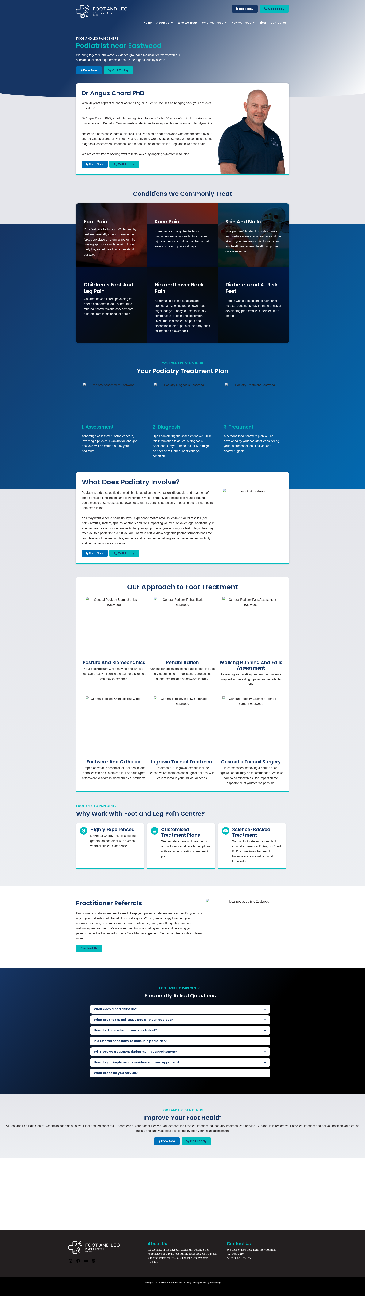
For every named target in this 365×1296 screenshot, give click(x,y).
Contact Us (278, 23)
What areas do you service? (116, 1073)
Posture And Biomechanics (114, 662)
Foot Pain (95, 221)
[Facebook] (78, 1262)
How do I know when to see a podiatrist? (125, 1030)
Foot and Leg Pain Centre (139, 103)
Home (148, 23)
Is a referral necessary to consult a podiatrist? (130, 1041)
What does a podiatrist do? (115, 1009)
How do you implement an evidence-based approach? (136, 1062)
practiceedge (215, 1282)
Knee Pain (167, 221)
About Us (162, 23)
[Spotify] (93, 1262)
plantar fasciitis (191, 518)
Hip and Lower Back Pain (179, 288)
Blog (262, 23)
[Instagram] (70, 1262)
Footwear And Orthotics (114, 762)
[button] (180, 1009)
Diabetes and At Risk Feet (251, 288)
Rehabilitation (182, 662)
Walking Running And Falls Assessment (251, 665)
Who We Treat (187, 23)
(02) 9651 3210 (235, 1253)
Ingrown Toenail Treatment (182, 762)
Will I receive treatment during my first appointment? (135, 1051)
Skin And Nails (243, 221)
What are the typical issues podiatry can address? (133, 1019)
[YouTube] (86, 1262)
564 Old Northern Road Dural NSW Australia (251, 1249)
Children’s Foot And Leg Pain (108, 288)
